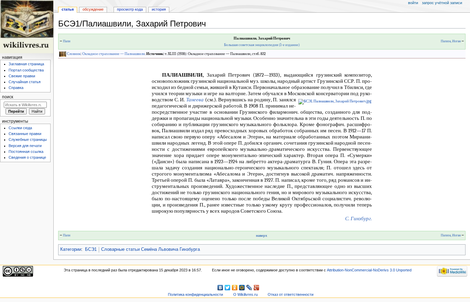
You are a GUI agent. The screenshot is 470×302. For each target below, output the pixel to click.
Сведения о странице (27, 157)
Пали (66, 41)
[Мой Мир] (242, 287)
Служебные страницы (28, 139)
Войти (413, 3)
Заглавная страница (26, 64)
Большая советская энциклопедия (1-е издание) (262, 45)
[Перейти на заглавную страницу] (26, 26)
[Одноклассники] (234, 287)
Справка (16, 88)
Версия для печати (25, 146)
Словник (74, 54)
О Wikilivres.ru (245, 294)
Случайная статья (25, 82)
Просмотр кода (130, 9)
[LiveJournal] (249, 287)
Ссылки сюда (20, 128)
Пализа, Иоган (451, 41)
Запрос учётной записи (442, 3)
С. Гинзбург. (358, 218)
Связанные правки (25, 134)
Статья (68, 9)
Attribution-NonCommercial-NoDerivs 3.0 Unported (369, 270)
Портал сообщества (26, 70)
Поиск (7, 97)
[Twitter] (227, 287)
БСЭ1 (91, 249)
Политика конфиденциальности (195, 294)
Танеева (195, 100)
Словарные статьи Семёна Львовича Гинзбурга (150, 249)
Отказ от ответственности (290, 294)
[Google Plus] (256, 287)
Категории (70, 249)
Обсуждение (93, 9)
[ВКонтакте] (220, 287)
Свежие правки (22, 76)
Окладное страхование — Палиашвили (113, 54)
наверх (261, 235)
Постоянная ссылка (26, 151)
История (159, 9)
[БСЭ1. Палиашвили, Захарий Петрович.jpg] (334, 101)
